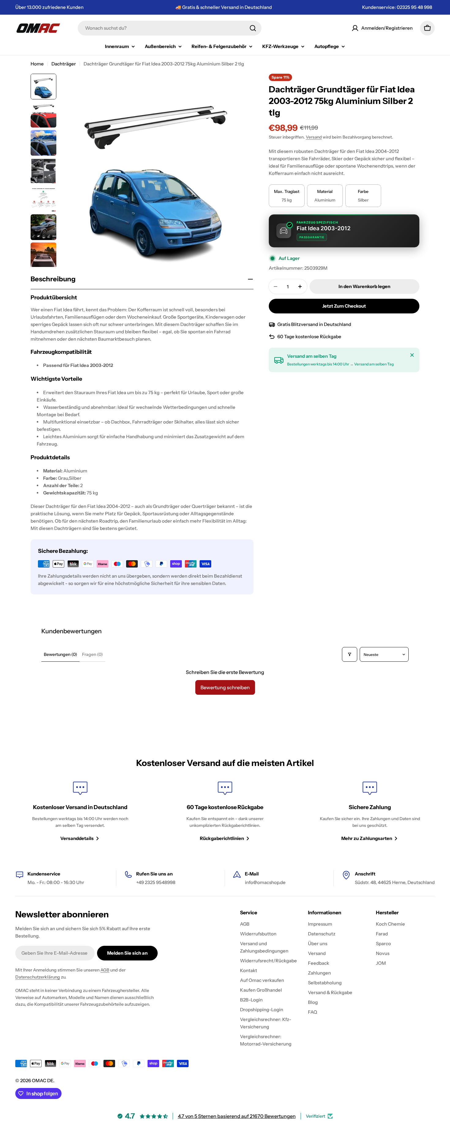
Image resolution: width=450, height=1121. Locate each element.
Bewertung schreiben (225, 687)
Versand (314, 137)
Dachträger (63, 64)
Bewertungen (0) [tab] (60, 654)
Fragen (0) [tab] (92, 654)
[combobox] (169, 28)
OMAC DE (42, 1080)
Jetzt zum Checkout (344, 306)
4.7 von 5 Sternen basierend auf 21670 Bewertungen (237, 1116)
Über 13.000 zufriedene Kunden (49, 7)
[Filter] (349, 654)
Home (37, 64)
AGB (104, 970)
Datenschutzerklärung (37, 977)
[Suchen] (253, 28)
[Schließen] (412, 355)
